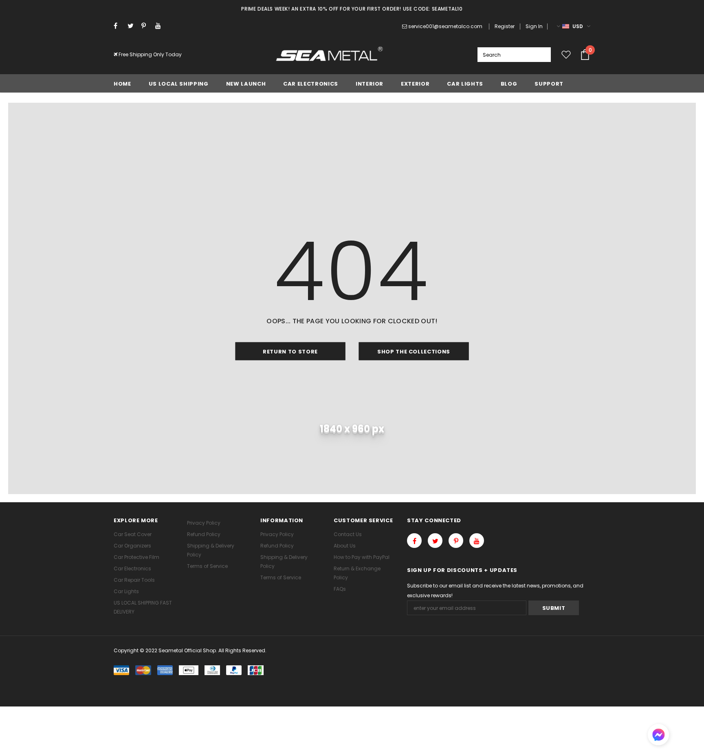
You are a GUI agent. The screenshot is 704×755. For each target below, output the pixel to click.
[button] (658, 735)
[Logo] (329, 54)
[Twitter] (133, 26)
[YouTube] (160, 26)
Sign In (534, 26)
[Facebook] (119, 26)
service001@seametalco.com (445, 26)
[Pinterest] (146, 26)
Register (505, 26)
